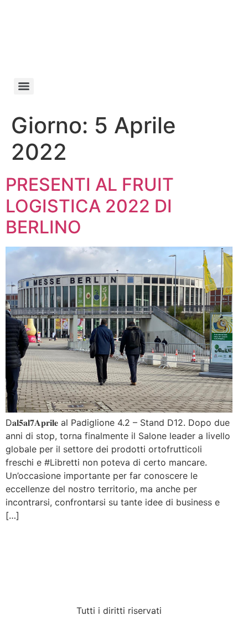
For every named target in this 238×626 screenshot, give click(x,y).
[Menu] (24, 86)
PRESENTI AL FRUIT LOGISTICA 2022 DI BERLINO (90, 206)
